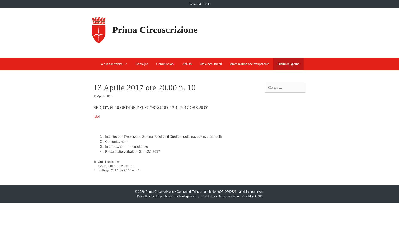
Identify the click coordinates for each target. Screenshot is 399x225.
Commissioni (165, 64)
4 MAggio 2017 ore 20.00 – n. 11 (119, 170)
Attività (187, 64)
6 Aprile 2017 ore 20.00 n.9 (116, 166)
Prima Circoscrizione (155, 30)
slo (96, 116)
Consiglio (141, 64)
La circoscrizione (111, 64)
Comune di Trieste (199, 4)
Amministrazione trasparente (249, 64)
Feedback (208, 196)
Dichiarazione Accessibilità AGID (240, 196)
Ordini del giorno (288, 64)
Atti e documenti (211, 64)
